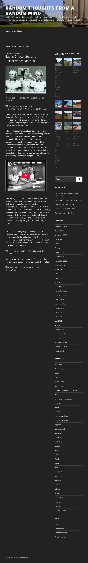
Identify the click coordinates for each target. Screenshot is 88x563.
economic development (63, 399)
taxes (57, 493)
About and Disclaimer (14, 31)
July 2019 (58, 312)
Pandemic (58, 459)
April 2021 (58, 282)
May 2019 (58, 321)
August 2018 (59, 351)
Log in (57, 524)
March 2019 (59, 330)
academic (58, 365)
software (58, 485)
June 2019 (58, 317)
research (58, 480)
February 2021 (60, 287)
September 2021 (61, 265)
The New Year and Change (64, 204)
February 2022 (60, 248)
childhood (58, 373)
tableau (57, 489)
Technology (59, 498)
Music (57, 455)
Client (57, 377)
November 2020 (61, 291)
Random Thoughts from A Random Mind (40, 11)
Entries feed (59, 528)
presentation (59, 472)
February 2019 (60, 334)
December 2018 (61, 338)
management (60, 429)
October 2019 (60, 304)
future (57, 407)
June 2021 (58, 278)
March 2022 (59, 244)
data (56, 395)
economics (59, 403)
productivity (59, 476)
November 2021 (61, 261)
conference (59, 386)
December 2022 (61, 235)
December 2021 (61, 257)
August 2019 (59, 308)
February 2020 (60, 295)
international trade (61, 416)
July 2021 (58, 274)
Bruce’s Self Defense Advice (65, 209)
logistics (58, 425)
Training (58, 506)
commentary (59, 382)
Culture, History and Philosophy (66, 390)
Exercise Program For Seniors (65, 213)
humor (57, 412)
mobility (57, 450)
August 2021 (59, 269)
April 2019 (58, 325)
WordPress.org (60, 537)
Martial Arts (59, 437)
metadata (58, 442)
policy (57, 463)
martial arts (59, 433)
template (58, 502)
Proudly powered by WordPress (16, 558)
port (56, 468)
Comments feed (61, 533)
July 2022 (58, 239)
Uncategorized (60, 510)
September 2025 (61, 227)
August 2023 (59, 231)
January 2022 (60, 252)
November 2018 (61, 342)
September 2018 (61, 347)
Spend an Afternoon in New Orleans (68, 200)
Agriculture (59, 369)
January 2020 (60, 299)
